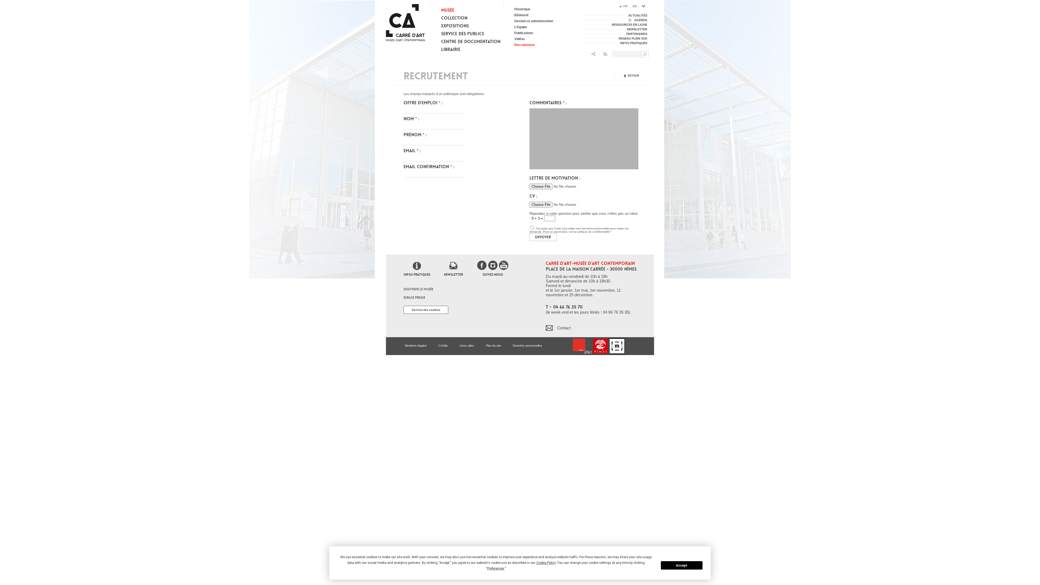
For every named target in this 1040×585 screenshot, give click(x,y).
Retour (633, 76)
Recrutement (524, 45)
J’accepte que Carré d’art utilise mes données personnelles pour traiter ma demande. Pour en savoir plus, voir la (579, 230)
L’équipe (520, 27)
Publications (523, 33)
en (635, 6)
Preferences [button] (495, 568)
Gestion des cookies (426, 309)
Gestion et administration (533, 21)
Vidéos (519, 39)
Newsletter (453, 274)
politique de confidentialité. (593, 231)
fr (625, 6)
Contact (564, 328)
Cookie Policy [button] (545, 563)
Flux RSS (605, 54)
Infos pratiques (417, 274)
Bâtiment (521, 15)
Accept (681, 565)
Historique (522, 9)
